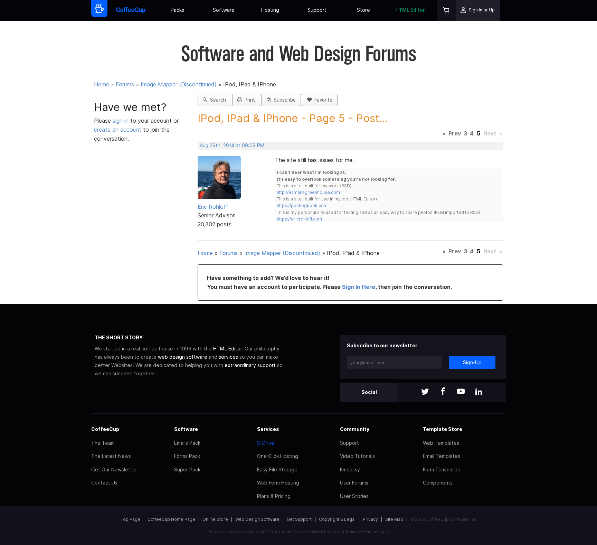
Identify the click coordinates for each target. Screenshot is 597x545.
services (228, 357)
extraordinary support (250, 365)
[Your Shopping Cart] (446, 10)
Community (354, 429)
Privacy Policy (322, 531)
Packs (177, 10)
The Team (103, 443)
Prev (454, 133)
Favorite (322, 100)
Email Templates (441, 456)
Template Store (442, 429)
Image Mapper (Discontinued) (179, 84)
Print (248, 100)
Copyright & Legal (337, 519)
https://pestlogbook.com (302, 205)
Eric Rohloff (213, 206)
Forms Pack (187, 456)
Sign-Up (472, 362)
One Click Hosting (277, 456)
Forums (125, 84)
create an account (117, 129)
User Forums (354, 483)
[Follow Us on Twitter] (424, 392)
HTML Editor (410, 10)
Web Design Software (257, 519)
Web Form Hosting (278, 483)
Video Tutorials (357, 456)
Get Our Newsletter (114, 469)
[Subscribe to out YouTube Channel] (460, 392)
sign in (121, 120)
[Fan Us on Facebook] (442, 392)
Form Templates (441, 469)
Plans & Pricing (274, 496)
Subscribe (283, 100)
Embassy (350, 469)
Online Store (215, 519)
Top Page (130, 519)
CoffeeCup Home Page (171, 519)
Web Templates (441, 443)
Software (224, 10)
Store (363, 10)
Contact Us (104, 483)
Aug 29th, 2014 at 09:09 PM (232, 145)
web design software (182, 357)
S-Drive (265, 443)
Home (101, 84)
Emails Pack (187, 443)
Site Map (394, 519)
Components (438, 483)
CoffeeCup (105, 429)
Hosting (270, 10)
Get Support (299, 519)
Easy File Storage (277, 469)
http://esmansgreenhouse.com (308, 192)
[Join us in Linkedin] (478, 392)
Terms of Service (361, 531)
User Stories (354, 496)
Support (316, 10)
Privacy (370, 519)
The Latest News (111, 456)
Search (216, 100)
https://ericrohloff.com (299, 219)
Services (268, 429)
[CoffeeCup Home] (131, 10)
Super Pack (187, 469)
